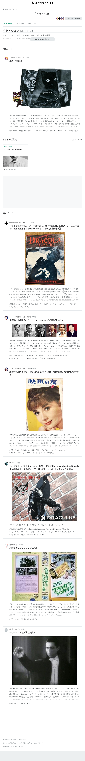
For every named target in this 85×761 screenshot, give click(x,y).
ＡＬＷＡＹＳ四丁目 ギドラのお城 (20, 317)
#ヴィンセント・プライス (36, 358)
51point (12, 463)
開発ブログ (26, 743)
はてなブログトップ (37, 743)
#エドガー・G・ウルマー (33, 131)
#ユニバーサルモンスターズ (64, 532)
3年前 (27, 57)
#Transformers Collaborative (34, 529)
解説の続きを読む (41, 39)
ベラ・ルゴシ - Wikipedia (13, 149)
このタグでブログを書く (74, 18)
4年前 (33, 222)
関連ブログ (32, 23)
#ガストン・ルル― (51, 304)
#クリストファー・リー (17, 358)
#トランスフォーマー (16, 532)
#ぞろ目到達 (51, 358)
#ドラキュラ (13, 307)
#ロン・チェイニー (42, 355)
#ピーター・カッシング (58, 355)
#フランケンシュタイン (29, 619)
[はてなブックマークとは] (16, 139)
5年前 (34, 317)
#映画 (15, 131)
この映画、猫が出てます (16, 57)
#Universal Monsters (53, 529)
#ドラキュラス (14, 535)
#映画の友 (50, 453)
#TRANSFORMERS (16, 529)
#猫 (10, 131)
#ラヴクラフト (14, 704)
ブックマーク (8, 146)
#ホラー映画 (73, 131)
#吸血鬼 (12, 304)
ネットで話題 (20, 23)
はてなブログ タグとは (9, 743)
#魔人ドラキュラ (27, 535)
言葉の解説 (8, 23)
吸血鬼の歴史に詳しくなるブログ (19, 222)
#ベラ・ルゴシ (63, 131)
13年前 (21, 545)
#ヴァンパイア (21, 304)
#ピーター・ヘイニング (67, 304)
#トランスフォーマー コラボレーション (39, 532)
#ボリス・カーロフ (49, 131)
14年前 (22, 629)
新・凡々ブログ (14, 629)
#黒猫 (21, 131)
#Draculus (65, 529)
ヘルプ (20, 743)
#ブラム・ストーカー (35, 304)
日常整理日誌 (13, 545)
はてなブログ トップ (11, 9)
